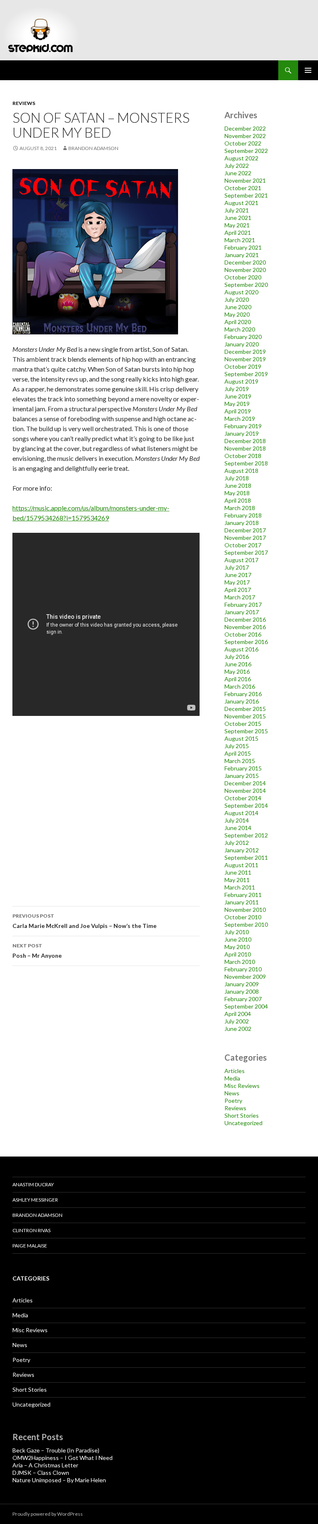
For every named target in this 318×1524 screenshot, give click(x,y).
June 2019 (237, 396)
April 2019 (237, 411)
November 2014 (245, 790)
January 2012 (241, 850)
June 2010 (237, 939)
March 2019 (239, 418)
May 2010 (237, 946)
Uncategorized (243, 1122)
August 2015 (241, 738)
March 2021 (239, 239)
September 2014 (246, 805)
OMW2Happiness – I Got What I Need (62, 1457)
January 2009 (241, 983)
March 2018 (239, 507)
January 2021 (241, 254)
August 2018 (241, 470)
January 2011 (241, 902)
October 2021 (242, 187)
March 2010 (239, 961)
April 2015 (237, 753)
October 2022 (242, 143)
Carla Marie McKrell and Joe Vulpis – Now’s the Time (84, 921)
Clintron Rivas (31, 1230)
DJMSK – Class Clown (40, 1472)
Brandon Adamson (37, 1215)
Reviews (23, 103)
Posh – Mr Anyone (37, 950)
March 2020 (239, 329)
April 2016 (237, 678)
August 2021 (241, 202)
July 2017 (236, 567)
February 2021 (243, 247)
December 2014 (245, 783)
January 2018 (241, 522)
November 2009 (245, 976)
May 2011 (237, 879)
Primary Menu (308, 70)
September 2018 (246, 463)
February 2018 (243, 515)
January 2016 (241, 701)
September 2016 (246, 641)
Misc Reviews (242, 1085)
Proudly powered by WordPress (47, 1514)
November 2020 (245, 269)
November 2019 (245, 359)
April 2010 (237, 954)
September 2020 (246, 284)
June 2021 (237, 217)
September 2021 (246, 195)
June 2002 (237, 1028)
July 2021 (236, 210)
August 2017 (241, 559)
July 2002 (236, 1021)
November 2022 (245, 135)
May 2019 (237, 403)
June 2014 (237, 827)
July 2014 (236, 820)
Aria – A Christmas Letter (45, 1465)
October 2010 (242, 917)
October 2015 (242, 723)
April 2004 (237, 1013)
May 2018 (237, 492)
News (231, 1093)
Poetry (233, 1100)
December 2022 (245, 128)
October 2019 (242, 366)
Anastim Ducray (33, 1184)
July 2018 (236, 478)
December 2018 (245, 440)
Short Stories (241, 1115)
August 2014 (241, 812)
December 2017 (245, 530)
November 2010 (245, 909)
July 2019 (236, 388)
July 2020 (236, 299)
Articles (234, 1070)
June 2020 (237, 306)
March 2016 (239, 686)
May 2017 (237, 582)
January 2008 (241, 991)
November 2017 (245, 537)
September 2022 (246, 150)
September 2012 (246, 835)
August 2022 (241, 158)
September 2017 (246, 552)
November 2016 (245, 626)
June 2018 (237, 485)
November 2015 (245, 716)
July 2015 (236, 745)
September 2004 (246, 1006)
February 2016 (243, 693)
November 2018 (245, 448)
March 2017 (239, 597)
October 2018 (242, 455)
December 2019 (245, 351)
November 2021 (245, 180)
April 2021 (237, 232)
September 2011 (246, 857)
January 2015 (241, 775)
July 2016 (236, 656)
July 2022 (236, 165)
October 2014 (242, 797)
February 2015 (243, 768)
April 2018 (237, 500)
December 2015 (245, 708)
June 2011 (237, 872)
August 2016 (241, 649)
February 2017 (243, 604)
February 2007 (243, 998)
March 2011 (239, 887)
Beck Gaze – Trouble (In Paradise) (55, 1450)
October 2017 (242, 545)
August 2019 (241, 381)
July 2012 (236, 842)
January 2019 (241, 433)
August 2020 (241, 292)
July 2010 (236, 931)
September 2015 (246, 731)
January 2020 (241, 344)
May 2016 (237, 671)
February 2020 (243, 336)
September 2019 (246, 373)
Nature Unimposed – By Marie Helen (59, 1479)
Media (232, 1078)
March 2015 (239, 760)
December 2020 (245, 262)
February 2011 (243, 894)
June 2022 (237, 172)
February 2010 (243, 969)
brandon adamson (93, 148)
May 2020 (237, 314)
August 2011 (241, 864)
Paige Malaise (29, 1246)
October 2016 (242, 634)
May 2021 (237, 225)
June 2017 (237, 574)
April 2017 (237, 589)
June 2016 (237, 664)
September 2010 (246, 924)
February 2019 (243, 425)
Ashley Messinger (35, 1200)
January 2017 (241, 611)
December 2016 (245, 619)
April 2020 (237, 321)
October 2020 (242, 277)
